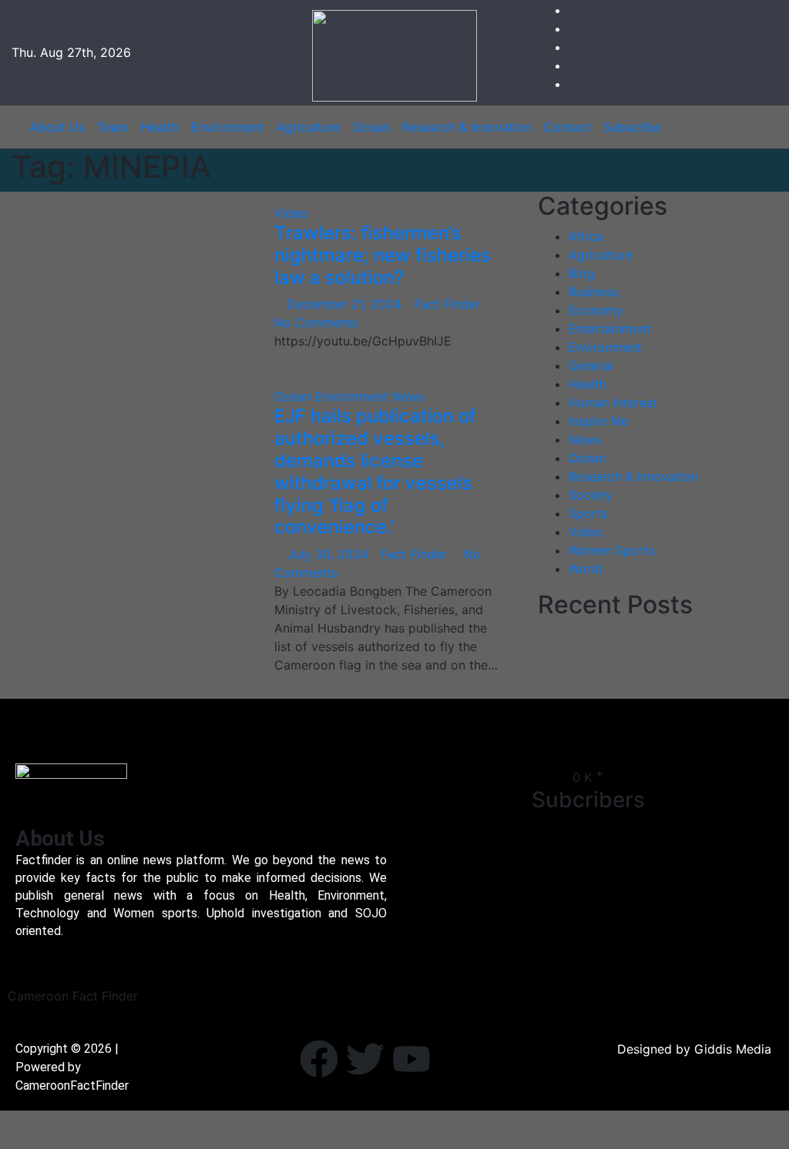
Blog (582, 273)
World (586, 568)
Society (591, 495)
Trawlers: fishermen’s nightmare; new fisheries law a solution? (382, 255)
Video (291, 213)
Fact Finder (449, 304)
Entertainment (610, 328)
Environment (227, 127)
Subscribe (632, 127)
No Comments (316, 322)
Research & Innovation (467, 127)
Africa (586, 236)
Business (594, 291)
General (591, 365)
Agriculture (309, 127)
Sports (588, 513)
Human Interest (613, 402)
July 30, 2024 (329, 554)
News (408, 396)
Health (160, 127)
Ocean (371, 127)
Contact (567, 127)
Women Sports (612, 550)
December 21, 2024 (346, 304)
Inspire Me (599, 421)
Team (113, 127)
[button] (760, 127)
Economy (596, 310)
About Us (57, 127)
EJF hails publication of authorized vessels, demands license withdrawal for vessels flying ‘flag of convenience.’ (375, 471)
